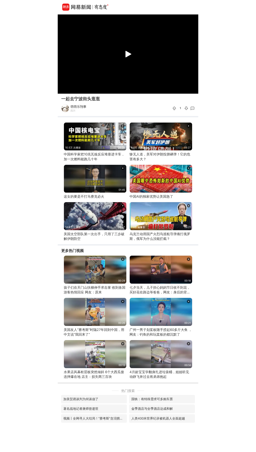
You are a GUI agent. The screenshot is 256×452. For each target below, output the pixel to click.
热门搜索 (128, 391)
